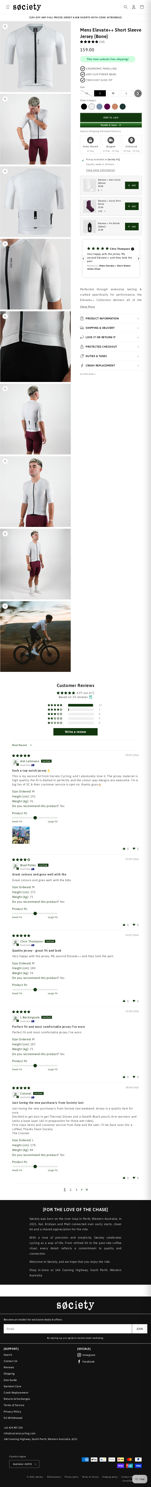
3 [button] (77, 1189)
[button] (8, 7)
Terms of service (90, 1477)
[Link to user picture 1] (21, 835)
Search (8, 1354)
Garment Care (12, 1386)
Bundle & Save (111, 125)
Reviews (9, 1367)
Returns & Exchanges (17, 1398)
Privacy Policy (12, 1411)
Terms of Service (14, 1405)
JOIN (139, 1328)
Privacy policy (71, 1477)
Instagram (88, 1354)
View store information (100, 170)
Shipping (9, 1373)
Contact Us (10, 1361)
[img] (21, 755)
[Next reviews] (138, 258)
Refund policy (54, 1477)
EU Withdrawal (13, 1417)
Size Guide (10, 1380)
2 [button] (71, 1189)
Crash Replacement (16, 1392)
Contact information (131, 1477)
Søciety (39, 1477)
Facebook (88, 1361)
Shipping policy (110, 1477)
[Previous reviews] (83, 258)
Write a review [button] (75, 731)
